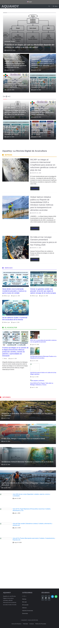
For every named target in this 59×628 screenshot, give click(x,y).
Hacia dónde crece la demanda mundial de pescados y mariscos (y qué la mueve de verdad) (14, 291)
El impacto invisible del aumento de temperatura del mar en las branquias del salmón (42, 85)
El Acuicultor (25, 604)
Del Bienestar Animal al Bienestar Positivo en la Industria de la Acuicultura (27, 462)
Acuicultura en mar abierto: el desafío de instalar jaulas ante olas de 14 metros (42, 132)
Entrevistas (25, 613)
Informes (24, 607)
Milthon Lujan (7, 295)
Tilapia (13, 41)
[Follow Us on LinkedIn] (49, 598)
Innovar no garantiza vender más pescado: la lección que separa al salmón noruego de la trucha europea (43, 291)
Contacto (31, 623)
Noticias (12, 58)
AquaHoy (10, 6)
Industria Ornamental (27, 610)
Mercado (24, 602)
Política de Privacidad (40, 623)
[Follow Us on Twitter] (46, 598)
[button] (49, 6)
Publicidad (25, 623)
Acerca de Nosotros (16, 623)
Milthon (5, 358)
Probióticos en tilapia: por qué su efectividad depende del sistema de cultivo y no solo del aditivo (15, 112)
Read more (35, 188)
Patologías (8, 78)
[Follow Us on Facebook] (42, 598)
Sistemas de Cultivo (37, 127)
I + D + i (24, 596)
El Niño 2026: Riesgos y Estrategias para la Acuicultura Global (23, 438)
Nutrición (7, 41)
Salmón (7, 58)
